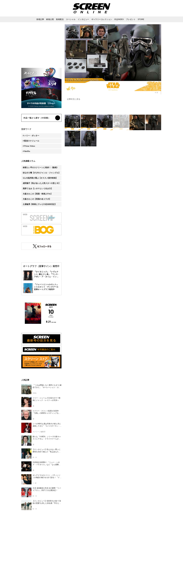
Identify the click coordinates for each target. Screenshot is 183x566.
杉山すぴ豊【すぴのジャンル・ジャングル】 (41, 173)
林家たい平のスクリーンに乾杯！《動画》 (40, 167)
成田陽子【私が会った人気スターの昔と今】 (41, 183)
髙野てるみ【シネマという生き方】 (38, 188)
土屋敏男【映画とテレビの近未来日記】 (40, 204)
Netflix (27, 151)
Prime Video (29, 146)
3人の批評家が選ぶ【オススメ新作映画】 (40, 178)
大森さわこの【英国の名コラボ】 (37, 199)
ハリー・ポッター (31, 135)
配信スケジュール (31, 141)
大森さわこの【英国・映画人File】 (37, 194)
